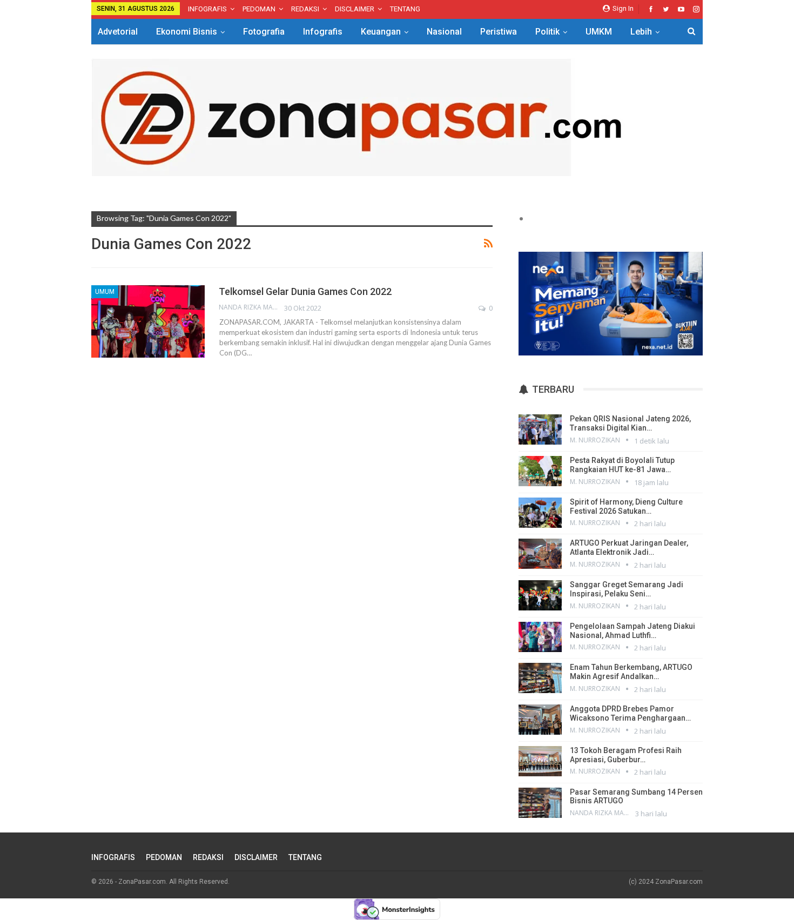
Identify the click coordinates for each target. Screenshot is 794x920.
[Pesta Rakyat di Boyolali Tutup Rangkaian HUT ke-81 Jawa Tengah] (540, 471)
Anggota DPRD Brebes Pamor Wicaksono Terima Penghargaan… (630, 713)
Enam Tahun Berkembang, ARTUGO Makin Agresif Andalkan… (631, 672)
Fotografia (264, 31)
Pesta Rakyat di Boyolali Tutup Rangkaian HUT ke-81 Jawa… (622, 465)
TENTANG (405, 9)
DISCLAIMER (354, 9)
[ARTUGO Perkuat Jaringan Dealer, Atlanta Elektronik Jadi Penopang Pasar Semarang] (540, 554)
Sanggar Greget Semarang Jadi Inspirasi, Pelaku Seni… (626, 589)
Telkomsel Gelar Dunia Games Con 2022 (305, 291)
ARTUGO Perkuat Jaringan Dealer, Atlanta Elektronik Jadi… (629, 547)
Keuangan (381, 31)
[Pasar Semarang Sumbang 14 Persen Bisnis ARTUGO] (540, 803)
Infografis (322, 31)
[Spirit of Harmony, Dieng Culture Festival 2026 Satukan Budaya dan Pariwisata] (540, 513)
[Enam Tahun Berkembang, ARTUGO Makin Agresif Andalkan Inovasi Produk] (540, 678)
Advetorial (118, 31)
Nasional (444, 31)
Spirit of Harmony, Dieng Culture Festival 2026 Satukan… (626, 506)
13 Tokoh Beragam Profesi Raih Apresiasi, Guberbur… (626, 755)
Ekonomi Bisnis (186, 31)
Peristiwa (498, 31)
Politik (547, 31)
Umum (105, 292)
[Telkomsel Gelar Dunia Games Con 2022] (148, 321)
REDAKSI (305, 9)
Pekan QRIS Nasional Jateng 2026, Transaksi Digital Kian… (630, 423)
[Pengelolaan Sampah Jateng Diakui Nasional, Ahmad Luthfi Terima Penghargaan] (540, 637)
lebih (641, 31)
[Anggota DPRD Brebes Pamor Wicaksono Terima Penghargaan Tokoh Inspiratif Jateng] (540, 719)
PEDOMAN (259, 9)
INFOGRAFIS (207, 9)
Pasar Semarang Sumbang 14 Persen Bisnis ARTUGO (636, 796)
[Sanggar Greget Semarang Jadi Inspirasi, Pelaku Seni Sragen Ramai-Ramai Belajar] (540, 595)
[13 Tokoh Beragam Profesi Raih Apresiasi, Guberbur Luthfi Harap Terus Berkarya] (540, 761)
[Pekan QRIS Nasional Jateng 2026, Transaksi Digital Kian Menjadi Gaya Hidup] (540, 429)
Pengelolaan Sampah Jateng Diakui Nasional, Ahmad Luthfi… (632, 631)
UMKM (599, 31)
